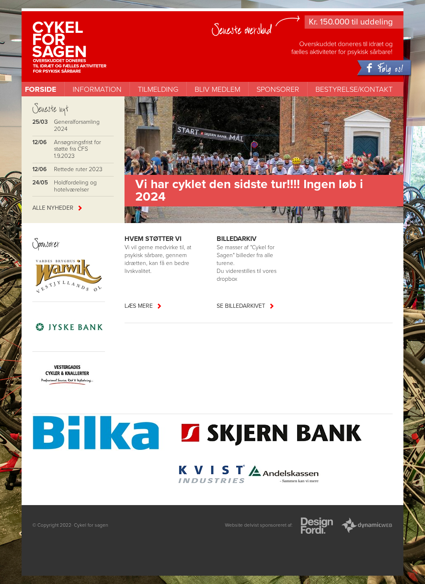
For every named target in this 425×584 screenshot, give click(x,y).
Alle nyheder (52, 207)
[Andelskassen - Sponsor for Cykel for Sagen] (284, 475)
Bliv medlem (217, 89)
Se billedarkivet (241, 305)
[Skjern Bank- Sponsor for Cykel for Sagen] (272, 433)
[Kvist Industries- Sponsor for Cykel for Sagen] (211, 475)
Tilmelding (158, 89)
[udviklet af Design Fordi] (317, 526)
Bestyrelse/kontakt (354, 89)
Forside (40, 89)
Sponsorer (277, 89)
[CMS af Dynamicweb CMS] (367, 526)
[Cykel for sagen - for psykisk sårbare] (85, 34)
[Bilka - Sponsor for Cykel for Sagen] (103, 434)
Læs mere (139, 305)
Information (97, 89)
